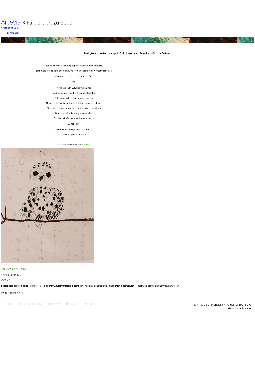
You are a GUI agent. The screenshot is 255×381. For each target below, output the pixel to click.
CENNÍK (10, 304)
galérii (87, 144)
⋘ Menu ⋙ (12, 32)
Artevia (11, 22)
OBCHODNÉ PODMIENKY (31, 304)
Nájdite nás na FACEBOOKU (82, 304)
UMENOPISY (54, 304)
